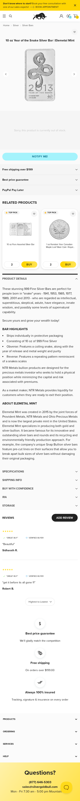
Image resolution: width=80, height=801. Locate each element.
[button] (40, 170)
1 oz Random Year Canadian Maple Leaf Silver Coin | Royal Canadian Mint (59, 246)
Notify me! (40, 156)
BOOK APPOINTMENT (47, 7)
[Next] (74, 74)
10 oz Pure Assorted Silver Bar (21, 244)
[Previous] (6, 74)
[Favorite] (74, 32)
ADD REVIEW (64, 517)
